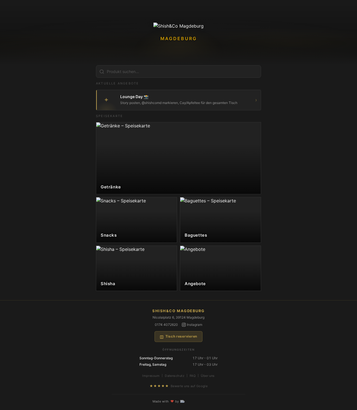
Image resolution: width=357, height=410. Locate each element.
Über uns (208, 376)
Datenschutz (174, 376)
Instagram (194, 324)
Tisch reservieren (178, 336)
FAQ (193, 376)
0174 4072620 (166, 324)
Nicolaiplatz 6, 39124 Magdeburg (178, 317)
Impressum (151, 376)
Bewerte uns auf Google (178, 386)
